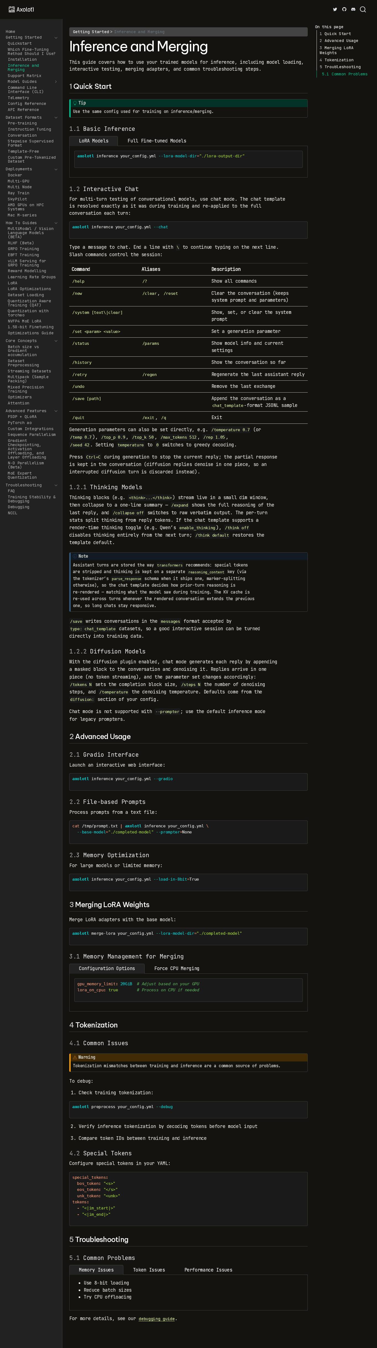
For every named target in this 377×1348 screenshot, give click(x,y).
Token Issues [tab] (149, 1270)
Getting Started (91, 31)
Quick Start (335, 33)
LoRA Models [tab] (93, 141)
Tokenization (336, 59)
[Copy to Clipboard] (299, 152)
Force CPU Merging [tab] (177, 968)
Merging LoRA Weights (336, 50)
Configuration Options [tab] (107, 968)
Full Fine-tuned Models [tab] (157, 141)
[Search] (363, 9)
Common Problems (344, 73)
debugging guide (157, 1318)
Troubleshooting (340, 66)
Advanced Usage (339, 40)
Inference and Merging (139, 31)
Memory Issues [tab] (96, 1270)
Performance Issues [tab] (208, 1270)
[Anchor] (116, 85)
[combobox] (363, 9)
